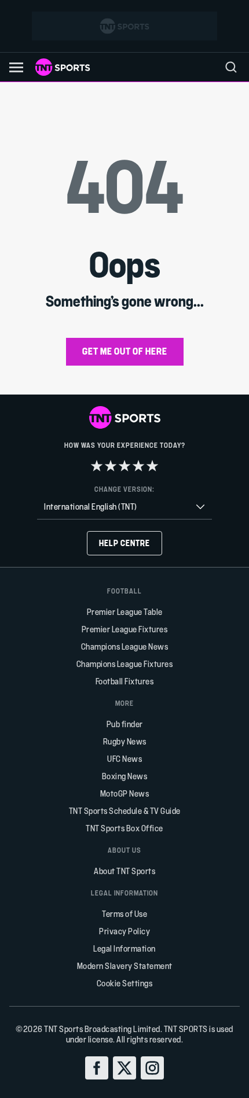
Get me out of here (124, 350)
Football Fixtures (125, 681)
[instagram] (152, 1067)
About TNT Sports (124, 871)
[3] (124, 466)
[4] (138, 466)
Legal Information (124, 948)
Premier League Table (125, 612)
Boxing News (125, 776)
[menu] (231, 67)
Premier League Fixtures (125, 629)
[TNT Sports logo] (62, 67)
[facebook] (96, 1067)
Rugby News (125, 741)
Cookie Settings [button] (125, 983)
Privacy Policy (124, 931)
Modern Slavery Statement (125, 966)
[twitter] (124, 1067)
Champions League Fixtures (124, 664)
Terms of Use (124, 914)
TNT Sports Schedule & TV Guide (125, 811)
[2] (111, 466)
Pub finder (125, 724)
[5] (152, 466)
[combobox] (124, 507)
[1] (97, 466)
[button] (16, 67)
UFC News (124, 759)
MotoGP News (124, 793)
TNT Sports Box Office (124, 828)
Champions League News (125, 646)
